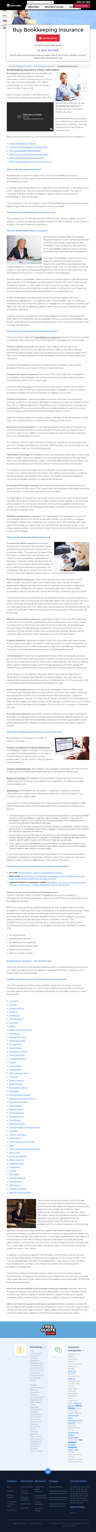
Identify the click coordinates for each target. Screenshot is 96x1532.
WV (77, 1503)
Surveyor (13, 1171)
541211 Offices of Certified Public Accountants (39, 876)
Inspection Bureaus (17, 1124)
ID (79, 1489)
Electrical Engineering (18, 1088)
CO (82, 1487)
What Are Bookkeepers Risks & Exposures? (26, 158)
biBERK (71, 1379)
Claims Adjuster (15, 1048)
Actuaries (13, 1005)
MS (80, 1494)
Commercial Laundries (18, 1052)
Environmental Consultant (20, 1095)
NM (86, 1496)
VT (87, 1500)
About (9, 1487)
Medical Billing (15, 1138)
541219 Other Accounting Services (42, 879)
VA (85, 1500)
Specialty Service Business (20, 1192)
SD (74, 1500)
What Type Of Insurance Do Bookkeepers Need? (29, 154)
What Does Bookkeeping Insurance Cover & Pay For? (31, 162)
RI (86, 1498)
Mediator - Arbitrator (17, 1135)
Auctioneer (13, 1023)
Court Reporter (15, 1066)
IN (86, 1489)
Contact (10, 1491)
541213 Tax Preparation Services (72, 876)
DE (71, 1489)
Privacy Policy (35, 1523)
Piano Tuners (14, 1153)
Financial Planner (16, 1109)
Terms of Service (20, 1523)
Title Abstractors (16, 1181)
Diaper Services (15, 1084)
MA (79, 1491)
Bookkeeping (14, 1033)
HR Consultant (15, 1120)
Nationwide (73, 1415)
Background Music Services (20, 1030)
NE (74, 1496)
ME (86, 1491)
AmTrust (72, 1371)
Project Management (18, 1156)
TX (79, 1500)
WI (74, 1503)
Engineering (14, 1091)
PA (83, 1498)
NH (80, 1496)
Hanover (78, 1403)
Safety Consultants (17, 1160)
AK (71, 1513)
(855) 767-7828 (49, 50)
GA (77, 1489)
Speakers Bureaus (16, 1163)
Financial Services (16, 1113)
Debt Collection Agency (19, 1073)
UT (82, 1500)
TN (77, 1500)
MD (82, 1491)
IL (84, 1489)
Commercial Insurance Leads (11, 1504)
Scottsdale (73, 1437)
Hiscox (71, 1405)
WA (71, 1503)
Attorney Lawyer (16, 1019)
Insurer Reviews (27, 1487)
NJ (84, 1496)
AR (74, 1487)
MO (77, 1494)
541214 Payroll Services (18, 879)
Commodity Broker (17, 1055)
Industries (33, 7)
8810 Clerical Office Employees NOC (55, 885)
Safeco (71, 1435)
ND (71, 1496)
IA (82, 1489)
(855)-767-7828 (83, 2)
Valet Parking (14, 1185)
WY (82, 1503)
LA (76, 1491)
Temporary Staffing (17, 1178)
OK (77, 1498)
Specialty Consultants (18, 1189)
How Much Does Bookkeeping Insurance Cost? (28, 147)
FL (74, 1489)
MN (74, 1494)
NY (71, 1498)
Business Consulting (17, 1037)
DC (88, 1487)
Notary (12, 1145)
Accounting (14, 1001)
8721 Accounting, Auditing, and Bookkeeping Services (40, 873)
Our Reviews (11, 1510)
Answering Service (16, 1008)
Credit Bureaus (15, 1070)
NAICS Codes (26, 1504)
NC (86, 1494)
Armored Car (14, 1015)
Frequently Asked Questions (39, 1489)
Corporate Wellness (17, 1059)
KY (74, 1491)
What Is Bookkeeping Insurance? (22, 144)
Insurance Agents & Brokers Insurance (24, 1127)
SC (71, 1500)
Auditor (12, 1026)
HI (75, 1513)
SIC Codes (24, 1508)
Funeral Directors (16, 1116)
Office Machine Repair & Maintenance (24, 1149)
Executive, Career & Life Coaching (22, 1098)
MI (71, 1494)
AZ (77, 1487)
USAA (70, 1450)
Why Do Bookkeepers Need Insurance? (25, 151)
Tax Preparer (14, 1174)
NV (77, 1496)
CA (79, 1487)
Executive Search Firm (18, 1102)
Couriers (12, 1062)
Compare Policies (55, 1487)
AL (71, 1487)
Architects (13, 1012)
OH (74, 1498)
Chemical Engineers (17, 1041)
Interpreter (13, 1131)
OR (80, 1498)
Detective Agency (16, 1080)
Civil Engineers (15, 1044)
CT (85, 1487)
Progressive (73, 1432)
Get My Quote (81, 6)
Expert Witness (15, 1106)
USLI (76, 1450)
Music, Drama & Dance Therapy (22, 1142)
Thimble (72, 1445)
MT (83, 1494)
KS (71, 1491)
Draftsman (13, 1077)
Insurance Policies (54, 7)
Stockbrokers (14, 1167)
